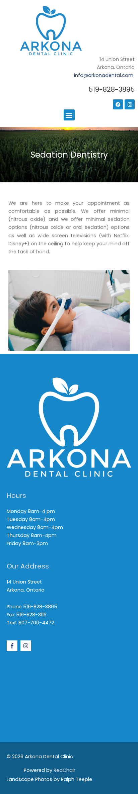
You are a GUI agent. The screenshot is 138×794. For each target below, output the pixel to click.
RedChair (64, 770)
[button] (69, 114)
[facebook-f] (13, 645)
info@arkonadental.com (103, 75)
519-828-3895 (111, 89)
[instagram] (26, 645)
